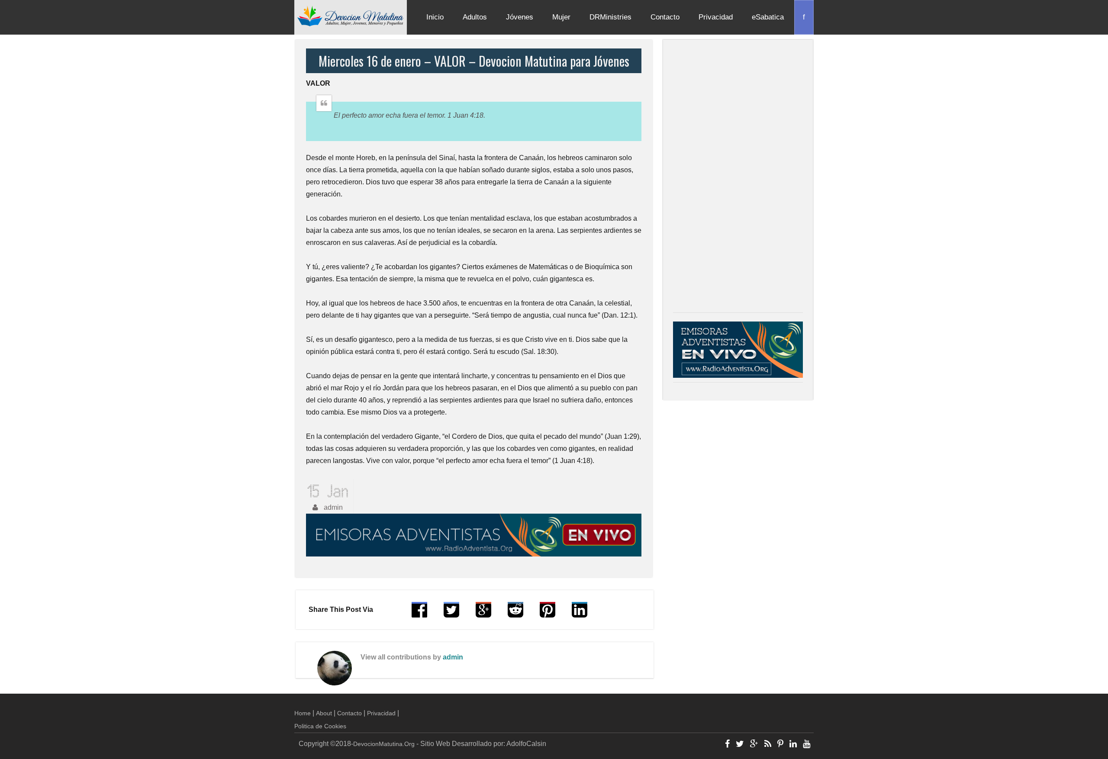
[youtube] (806, 744)
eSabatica (768, 17)
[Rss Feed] (767, 744)
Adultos (475, 17)
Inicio (435, 17)
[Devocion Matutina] (350, 15)
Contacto (665, 17)
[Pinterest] (780, 744)
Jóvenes (519, 17)
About (324, 713)
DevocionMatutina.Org (384, 743)
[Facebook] (727, 744)
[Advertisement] (738, 178)
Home (302, 713)
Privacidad (716, 17)
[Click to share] (483, 613)
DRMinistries (610, 17)
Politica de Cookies (320, 726)
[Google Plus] (754, 744)
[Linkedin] (793, 744)
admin (453, 657)
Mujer (561, 17)
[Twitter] (740, 744)
